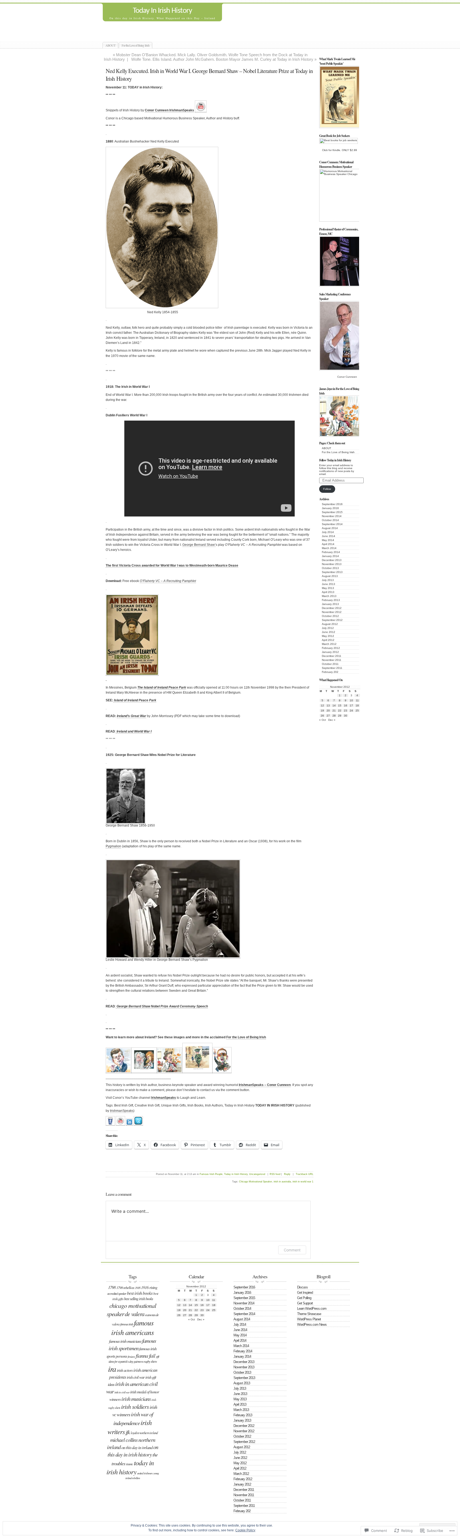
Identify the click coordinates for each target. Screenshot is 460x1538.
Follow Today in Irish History (335, 460)
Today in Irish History (236, 1174)
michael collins (124, 1439)
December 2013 (332, 560)
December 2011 (331, 655)
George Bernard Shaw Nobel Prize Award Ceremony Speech (162, 1006)
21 (334, 710)
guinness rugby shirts (145, 1361)
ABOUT (110, 45)
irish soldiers (135, 1406)
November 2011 (331, 659)
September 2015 (332, 512)
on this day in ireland (137, 1447)
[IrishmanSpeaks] (110, 1124)
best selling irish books (138, 1298)
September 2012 (332, 620)
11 (357, 700)
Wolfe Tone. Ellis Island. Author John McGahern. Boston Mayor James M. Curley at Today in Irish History (222, 59)
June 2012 (328, 631)
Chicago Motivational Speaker (255, 1181)
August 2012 (330, 623)
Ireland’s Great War (131, 716)
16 (345, 705)
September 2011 (332, 667)
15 (339, 705)
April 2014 (328, 544)
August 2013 (330, 576)
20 (328, 710)
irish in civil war (121, 1392)
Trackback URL (304, 1174)
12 (322, 705)
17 (351, 705)
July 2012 (328, 627)
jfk (128, 1432)
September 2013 (332, 572)
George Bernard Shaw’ (199, 545)
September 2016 (332, 504)
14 (334, 705)
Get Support (305, 1303)
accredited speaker (116, 1293)
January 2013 (330, 604)
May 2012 (328, 635)
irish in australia (282, 1181)
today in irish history (130, 1467)
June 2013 (328, 584)
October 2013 (330, 568)
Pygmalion (113, 846)
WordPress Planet (309, 1319)
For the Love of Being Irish (135, 45)
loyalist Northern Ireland (144, 1432)
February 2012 (331, 647)
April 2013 (328, 592)
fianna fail (145, 1355)
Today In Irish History (162, 11)
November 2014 (332, 516)
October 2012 (330, 616)
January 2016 (330, 508)
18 (357, 705)
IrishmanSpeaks (163, 1098)
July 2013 (328, 580)
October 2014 (330, 520)
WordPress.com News (312, 1325)
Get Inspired (305, 1293)
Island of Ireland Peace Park (134, 700)
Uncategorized (257, 1174)
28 (334, 715)
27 (328, 715)
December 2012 (332, 608)
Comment (292, 1250)
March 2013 (329, 596)
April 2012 (328, 639)
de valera (134, 1314)
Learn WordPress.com (311, 1309)
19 (322, 710)
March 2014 (329, 548)
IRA (112, 1369)
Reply (287, 1174)
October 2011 (330, 663)
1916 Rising (149, 1287)
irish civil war (136, 1377)
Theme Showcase (309, 1314)
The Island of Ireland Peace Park (161, 687)
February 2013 (331, 600)
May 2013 (328, 588)
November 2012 (332, 612)
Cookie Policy (245, 1530)
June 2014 (328, 536)
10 (351, 700)
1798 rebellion (125, 1287)
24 (351, 710)
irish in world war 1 (303, 1181)
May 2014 (328, 540)
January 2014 (330, 556)
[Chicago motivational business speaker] (201, 110)
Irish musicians (136, 1398)
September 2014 (332, 524)
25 (357, 710)
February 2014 (331, 552)
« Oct (322, 719)
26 (322, 715)
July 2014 (328, 532)
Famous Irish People (211, 1174)
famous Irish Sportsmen (132, 1344)
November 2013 (332, 564)
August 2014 (330, 528)
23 (345, 710)
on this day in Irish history (133, 1450)
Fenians (131, 1356)
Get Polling (304, 1298)
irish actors (125, 1370)
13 (328, 705)
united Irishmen (145, 1473)
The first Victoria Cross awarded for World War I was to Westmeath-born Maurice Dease (172, 565)
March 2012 (329, 643)
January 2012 (330, 651)
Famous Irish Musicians (125, 1341)
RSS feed (275, 1174)
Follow (327, 488)
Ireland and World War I (133, 731)
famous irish (126, 1324)
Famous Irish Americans (132, 1327)
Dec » (331, 719)
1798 (112, 1287)
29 (339, 715)
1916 (137, 1287)
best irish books (140, 1293)
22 (339, 710)
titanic (129, 1464)
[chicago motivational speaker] (129, 1124)
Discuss (302, 1287)
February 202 (330, 671)
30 (345, 715)
